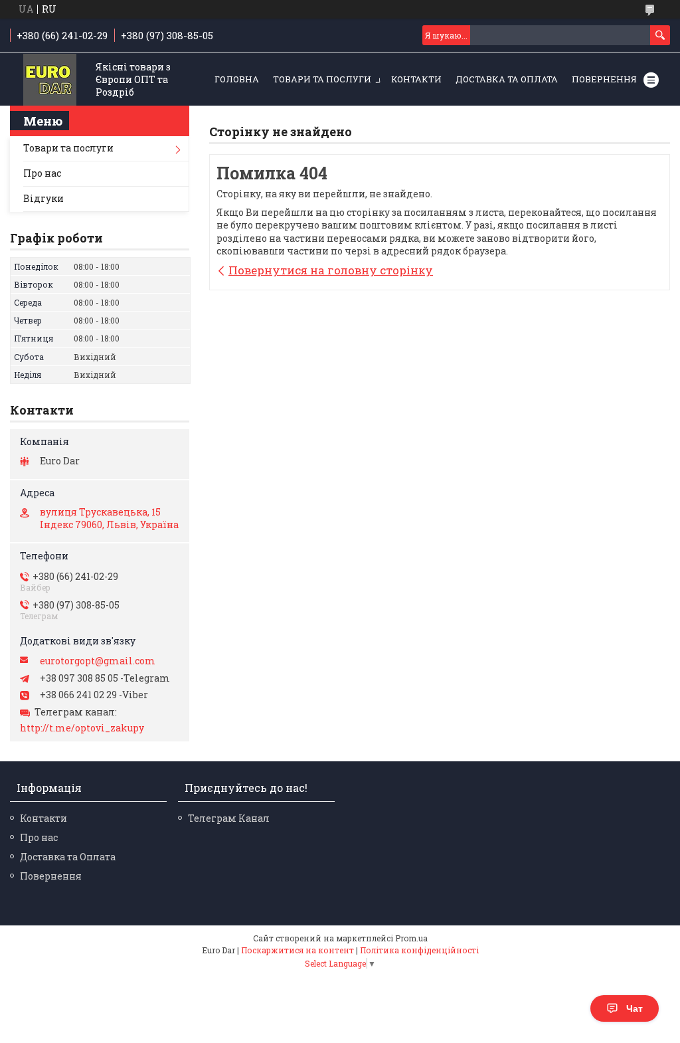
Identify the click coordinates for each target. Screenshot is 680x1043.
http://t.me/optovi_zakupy (82, 728)
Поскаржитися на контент (297, 950)
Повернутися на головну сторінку (330, 270)
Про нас (42, 173)
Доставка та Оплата (507, 79)
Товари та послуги (322, 79)
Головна (236, 79)
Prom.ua (411, 938)
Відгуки (43, 198)
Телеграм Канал (229, 818)
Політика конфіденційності (419, 950)
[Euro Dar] (49, 80)
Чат (634, 1008)
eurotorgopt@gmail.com (97, 661)
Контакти (416, 79)
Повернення (604, 79)
